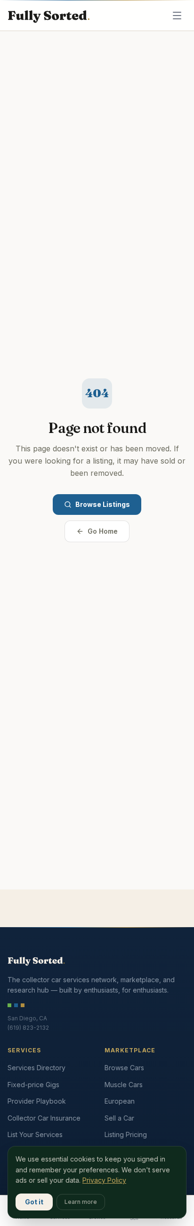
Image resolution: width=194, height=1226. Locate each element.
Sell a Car (119, 1118)
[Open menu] (177, 15)
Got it (34, 1202)
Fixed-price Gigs (33, 1085)
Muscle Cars (124, 1085)
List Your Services (35, 1134)
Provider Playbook (37, 1101)
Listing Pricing (126, 1134)
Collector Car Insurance (44, 1118)
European (120, 1101)
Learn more (81, 1201)
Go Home (103, 531)
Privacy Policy (104, 1180)
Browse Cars (124, 1068)
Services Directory (36, 1068)
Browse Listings (102, 504)
